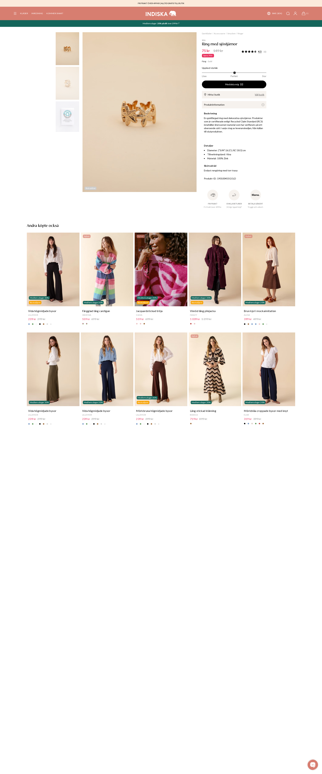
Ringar (240, 33)
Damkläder (207, 33)
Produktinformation (214, 104)
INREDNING (37, 13)
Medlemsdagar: (150, 23)
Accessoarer (219, 33)
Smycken (231, 33)
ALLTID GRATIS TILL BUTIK (172, 3)
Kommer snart (54, 13)
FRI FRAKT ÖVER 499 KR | (149, 3)
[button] (15, 13)
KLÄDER (24, 13)
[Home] (161, 13)
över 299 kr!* (173, 23)
